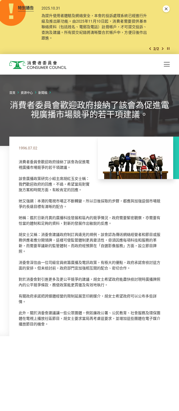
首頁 (12, 92)
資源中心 (27, 92)
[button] (150, 48)
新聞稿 (42, 92)
